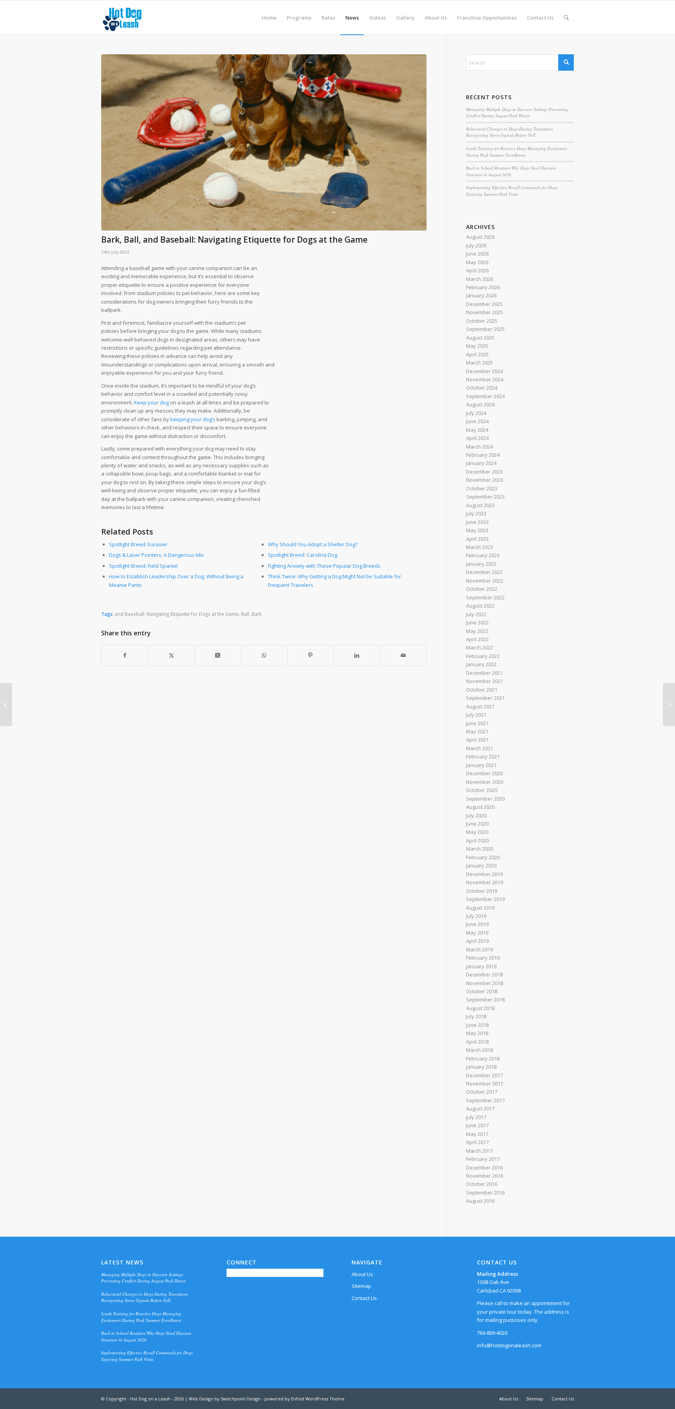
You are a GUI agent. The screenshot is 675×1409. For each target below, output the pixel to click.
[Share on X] (171, 655)
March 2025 (479, 362)
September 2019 (485, 899)
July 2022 (476, 614)
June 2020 (477, 823)
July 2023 (476, 513)
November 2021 (484, 681)
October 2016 (481, 1183)
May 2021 (477, 731)
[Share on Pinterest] (311, 655)
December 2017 (484, 1075)
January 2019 (481, 966)
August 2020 (480, 806)
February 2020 (483, 857)
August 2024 (480, 404)
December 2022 (484, 572)
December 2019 (484, 874)
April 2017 (477, 1142)
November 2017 (484, 1083)
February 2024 (483, 454)
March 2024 (479, 446)
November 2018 (484, 983)
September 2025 (485, 329)
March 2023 (479, 547)
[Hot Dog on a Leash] (122, 17)
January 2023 (481, 563)
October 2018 (481, 991)
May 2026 (477, 262)
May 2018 (477, 1033)
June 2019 (477, 924)
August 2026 (480, 236)
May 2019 (477, 932)
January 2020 (481, 865)
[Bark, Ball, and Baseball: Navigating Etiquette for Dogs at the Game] (264, 142)
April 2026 (477, 270)
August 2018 (480, 1008)
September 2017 (485, 1100)
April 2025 (477, 354)
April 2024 (477, 438)
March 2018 (479, 1049)
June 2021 (477, 723)
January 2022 (481, 664)
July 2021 (476, 714)
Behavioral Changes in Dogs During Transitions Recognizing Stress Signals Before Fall (509, 132)
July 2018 (476, 1016)
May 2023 (477, 530)
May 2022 (477, 631)
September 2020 (485, 798)
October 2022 (481, 588)
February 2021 (483, 756)
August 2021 (480, 706)
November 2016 (484, 1175)
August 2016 (480, 1200)
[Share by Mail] (403, 655)
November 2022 (484, 580)
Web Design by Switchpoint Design (225, 1399)
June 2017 (477, 1125)
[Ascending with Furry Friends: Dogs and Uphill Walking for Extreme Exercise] (6, 704)
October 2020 (481, 790)
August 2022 (480, 605)
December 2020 (484, 773)
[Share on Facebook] (125, 655)
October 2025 (481, 320)
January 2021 (481, 765)
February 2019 (483, 957)
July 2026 (476, 245)
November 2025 (484, 312)
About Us (362, 1274)
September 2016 (485, 1192)
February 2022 (483, 656)
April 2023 (477, 538)
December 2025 (484, 304)
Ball (245, 614)
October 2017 (481, 1091)
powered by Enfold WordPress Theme (304, 1399)
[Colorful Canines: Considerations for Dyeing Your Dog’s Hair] (669, 704)
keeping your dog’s (192, 419)
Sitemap (361, 1285)
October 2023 (481, 488)
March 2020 (479, 848)
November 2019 (484, 882)
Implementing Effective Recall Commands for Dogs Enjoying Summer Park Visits (511, 190)
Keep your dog (151, 402)
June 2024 (477, 421)
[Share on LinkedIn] (357, 655)
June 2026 (477, 253)
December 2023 (484, 471)
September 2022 (485, 597)
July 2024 (476, 413)
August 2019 (480, 907)
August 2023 (480, 505)
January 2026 (481, 295)
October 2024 (481, 387)
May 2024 (477, 429)
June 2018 (477, 1024)
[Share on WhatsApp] (264, 655)
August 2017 (480, 1108)
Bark (257, 614)
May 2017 (477, 1133)
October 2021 (481, 689)
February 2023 (483, 555)
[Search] (566, 17)
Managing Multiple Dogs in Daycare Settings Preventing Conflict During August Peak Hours (517, 112)
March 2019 (479, 949)
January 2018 (481, 1066)
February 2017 (483, 1158)
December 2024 (484, 371)
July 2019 (476, 915)
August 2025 (480, 337)
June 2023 (477, 522)
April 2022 (477, 639)
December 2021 (484, 672)
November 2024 (484, 379)
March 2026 (479, 279)
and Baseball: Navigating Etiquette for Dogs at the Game (177, 614)
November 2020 (484, 781)
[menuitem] (269, 17)
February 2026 (483, 287)
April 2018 (477, 1041)
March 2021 (479, 748)
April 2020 (477, 840)
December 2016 (484, 1167)
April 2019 (477, 940)
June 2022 (477, 622)
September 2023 (485, 496)
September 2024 (485, 396)
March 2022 (479, 647)
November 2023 (484, 479)
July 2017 (476, 1117)
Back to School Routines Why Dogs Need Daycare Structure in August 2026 (511, 171)
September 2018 (485, 999)
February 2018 (483, 1058)
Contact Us (364, 1298)
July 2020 (476, 815)
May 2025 (477, 345)
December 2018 (484, 974)
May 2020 (477, 831)
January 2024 (481, 463)
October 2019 (481, 890)
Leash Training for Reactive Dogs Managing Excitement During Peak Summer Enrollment (516, 151)
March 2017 (479, 1150)
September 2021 (485, 697)
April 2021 (477, 739)
